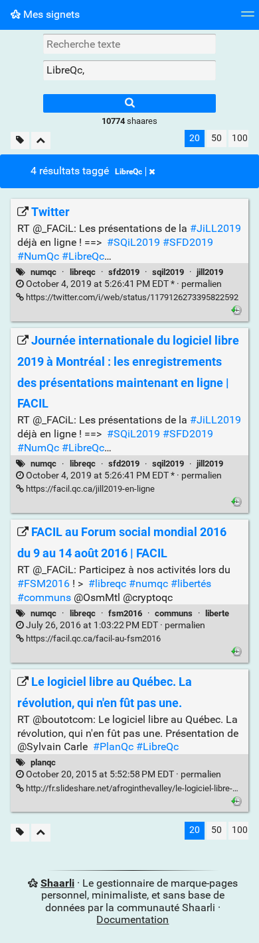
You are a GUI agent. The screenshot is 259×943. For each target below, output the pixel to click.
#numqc (148, 583)
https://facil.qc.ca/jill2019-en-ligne (89, 489)
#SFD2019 (188, 242)
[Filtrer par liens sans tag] (20, 141)
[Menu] (247, 18)
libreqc (83, 272)
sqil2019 (168, 272)
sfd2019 (123, 272)
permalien (123, 284)
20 (194, 138)
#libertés (191, 583)
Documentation (132, 919)
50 (216, 138)
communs (174, 613)
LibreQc (128, 171)
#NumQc (38, 256)
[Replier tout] (40, 141)
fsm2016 (125, 613)
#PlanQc (113, 746)
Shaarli (57, 883)
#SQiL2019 (133, 242)
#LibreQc (83, 256)
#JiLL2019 (215, 228)
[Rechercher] (129, 103)
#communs (44, 597)
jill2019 (210, 272)
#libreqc (107, 583)
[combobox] (129, 70)
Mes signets (50, 14)
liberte (217, 613)
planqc (43, 762)
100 (240, 138)
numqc (43, 272)
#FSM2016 (43, 583)
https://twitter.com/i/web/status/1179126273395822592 (131, 297)
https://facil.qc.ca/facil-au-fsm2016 (92, 638)
